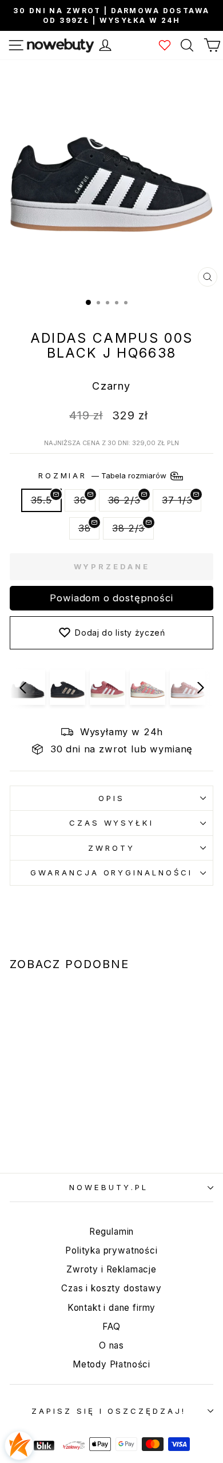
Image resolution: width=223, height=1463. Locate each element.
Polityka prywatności (111, 1250)
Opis (111, 798)
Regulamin (111, 1231)
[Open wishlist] (164, 45)
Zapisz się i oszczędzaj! (108, 1411)
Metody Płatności (111, 1364)
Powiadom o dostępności (111, 598)
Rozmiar (103, 474)
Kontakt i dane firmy (111, 1307)
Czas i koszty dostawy (111, 1288)
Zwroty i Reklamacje (111, 1269)
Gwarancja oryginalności (111, 872)
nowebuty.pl (108, 1187)
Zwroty (111, 848)
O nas (111, 1345)
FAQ (111, 1326)
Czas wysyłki (111, 822)
